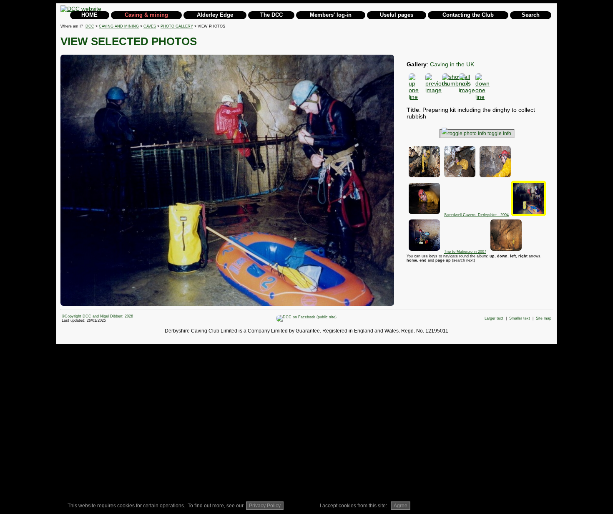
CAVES (149, 26)
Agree (400, 506)
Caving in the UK (452, 64)
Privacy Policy (265, 506)
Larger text (494, 318)
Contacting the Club (468, 15)
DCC (89, 26)
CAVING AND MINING (119, 26)
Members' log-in (331, 15)
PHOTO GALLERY (177, 26)
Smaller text (519, 318)
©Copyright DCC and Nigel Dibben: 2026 (97, 316)
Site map (543, 318)
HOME (89, 15)
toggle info (499, 133)
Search (531, 15)
